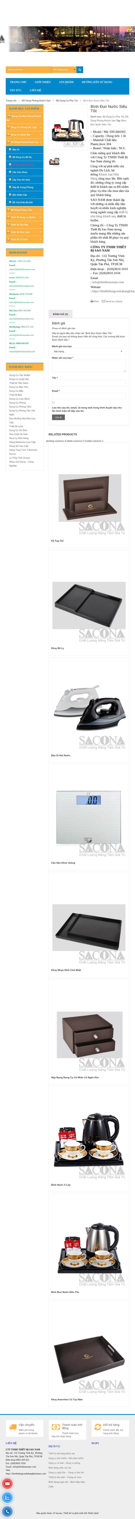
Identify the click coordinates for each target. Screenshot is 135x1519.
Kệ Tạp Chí (57, 540)
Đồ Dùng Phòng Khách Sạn (36, 100)
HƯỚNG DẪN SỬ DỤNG (97, 82)
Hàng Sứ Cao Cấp (18, 446)
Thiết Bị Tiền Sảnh (20, 232)
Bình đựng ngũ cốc (58, 1482)
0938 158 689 (26, 294)
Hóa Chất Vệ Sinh (18, 434)
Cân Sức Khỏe (20, 172)
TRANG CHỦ (18, 82)
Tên (55, 377)
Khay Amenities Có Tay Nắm (67, 1399)
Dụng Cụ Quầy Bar (20, 134)
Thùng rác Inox (74, 1477)
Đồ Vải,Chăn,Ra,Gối (23, 202)
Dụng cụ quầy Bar (57, 1472)
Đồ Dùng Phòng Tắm (21, 210)
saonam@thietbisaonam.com (22, 351)
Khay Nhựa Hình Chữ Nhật (66, 970)
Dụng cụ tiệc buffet (58, 1458)
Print (96, 301)
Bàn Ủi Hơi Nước (60, 755)
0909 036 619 (22, 343)
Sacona (58, 1513)
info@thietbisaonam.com (108, 282)
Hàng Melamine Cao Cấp (22, 442)
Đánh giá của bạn (62, 346)
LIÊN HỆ (35, 90)
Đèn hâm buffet (76, 1458)
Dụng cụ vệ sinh (56, 1463)
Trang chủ (11, 100)
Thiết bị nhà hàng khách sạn (62, 1453)
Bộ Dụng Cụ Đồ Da (22, 157)
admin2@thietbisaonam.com (22, 269)
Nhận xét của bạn (62, 357)
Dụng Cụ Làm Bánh (19, 398)
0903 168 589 (24, 310)
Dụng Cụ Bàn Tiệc (18, 387)
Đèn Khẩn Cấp (20, 195)
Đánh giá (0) (60, 314)
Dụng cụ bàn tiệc (76, 1472)
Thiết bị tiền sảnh (57, 1477)
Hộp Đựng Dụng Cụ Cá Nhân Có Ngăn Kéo (75, 1077)
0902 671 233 (27, 327)
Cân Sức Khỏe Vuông (63, 862)
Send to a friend (113, 301)
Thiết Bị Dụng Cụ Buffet (23, 217)
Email (56, 391)
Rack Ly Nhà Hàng (19, 438)
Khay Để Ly (57, 648)
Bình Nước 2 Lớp (61, 1185)
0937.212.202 (24, 261)
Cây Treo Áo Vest (21, 180)
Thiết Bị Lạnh (16, 426)
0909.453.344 (22, 277)
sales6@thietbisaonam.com (21, 335)
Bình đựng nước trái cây (60, 1468)
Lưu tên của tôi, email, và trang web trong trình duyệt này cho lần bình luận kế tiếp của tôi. (87, 409)
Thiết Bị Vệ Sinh (19, 239)
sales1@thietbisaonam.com (21, 286)
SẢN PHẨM (66, 82)
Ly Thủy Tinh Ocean (19, 457)
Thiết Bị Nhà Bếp (19, 224)
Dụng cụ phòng (73, 1463)
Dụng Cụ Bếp (16, 391)
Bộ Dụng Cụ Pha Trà (67, 100)
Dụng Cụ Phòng (17, 402)
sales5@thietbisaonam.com (21, 319)
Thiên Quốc (93, 1513)
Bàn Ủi (16, 149)
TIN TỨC (16, 90)
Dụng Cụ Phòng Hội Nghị (24, 127)
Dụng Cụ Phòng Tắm (20, 406)
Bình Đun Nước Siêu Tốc (65, 1292)
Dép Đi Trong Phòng (23, 187)
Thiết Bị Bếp (15, 395)
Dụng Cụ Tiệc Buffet (19, 375)
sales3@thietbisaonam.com (21, 302)
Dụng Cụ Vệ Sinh (18, 430)
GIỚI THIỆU (43, 82)
